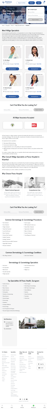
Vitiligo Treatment (6, 227)
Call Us (44, 407)
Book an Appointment (5, 356)
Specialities (13, 352)
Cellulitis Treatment (6, 237)
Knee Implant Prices (23, 364)
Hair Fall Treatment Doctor (30, 265)
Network (3, 369)
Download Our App (40, 352)
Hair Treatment (6, 222)
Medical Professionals (23, 372)
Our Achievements (31, 358)
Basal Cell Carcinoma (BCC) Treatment (10, 241)
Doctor (12, 25)
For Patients (4, 352)
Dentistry (26, 292)
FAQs (29, 364)
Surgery (3, 380)
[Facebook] (20, 399)
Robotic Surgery (4, 365)
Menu (2, 407)
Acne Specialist (6, 267)
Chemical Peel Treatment (7, 235)
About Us (29, 356)
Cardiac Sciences (6, 283)
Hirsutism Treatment (7, 245)
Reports (31, 3)
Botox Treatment (6, 233)
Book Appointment (12, 69)
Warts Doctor (5, 269)
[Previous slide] (2, 188)
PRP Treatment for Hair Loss (30, 225)
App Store (41, 367)
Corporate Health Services (22, 370)
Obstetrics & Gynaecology (8, 294)
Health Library (22, 356)
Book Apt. (22, 407)
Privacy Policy (30, 363)
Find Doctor (4, 354)
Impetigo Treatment (6, 239)
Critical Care (27, 298)
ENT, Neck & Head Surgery (30, 288)
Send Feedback (4, 374)
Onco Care (5, 286)
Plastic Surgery (27, 283)
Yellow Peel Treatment (7, 229)
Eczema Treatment (28, 233)
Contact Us (4, 372)
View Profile (16, 64)
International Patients (5, 367)
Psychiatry (27, 296)
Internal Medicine (28, 290)
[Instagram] (24, 399)
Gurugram (8, 25)
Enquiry (29, 368)
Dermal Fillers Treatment (29, 227)
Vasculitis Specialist (6, 271)
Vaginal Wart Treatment (7, 243)
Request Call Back (35, 19)
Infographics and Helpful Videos (23, 360)
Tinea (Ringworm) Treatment (30, 235)
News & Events (22, 358)
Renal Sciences (6, 296)
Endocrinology (5, 306)
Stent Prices (21, 362)
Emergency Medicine (7, 304)
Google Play (42, 364)
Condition (3, 379)
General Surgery (6, 298)
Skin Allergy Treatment (7, 255)
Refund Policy (30, 361)
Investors (29, 359)
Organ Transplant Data (23, 367)
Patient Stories (4, 370)
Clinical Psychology (28, 294)
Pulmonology (5, 300)
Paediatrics (5, 302)
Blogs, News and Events (23, 352)
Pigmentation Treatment (29, 229)
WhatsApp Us (33, 407)
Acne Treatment (6, 225)
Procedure (3, 375)
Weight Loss (27, 269)
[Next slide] (44, 188)
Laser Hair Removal (6, 231)
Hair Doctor (5, 265)
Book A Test (4, 361)
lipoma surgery (27, 222)
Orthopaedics (5, 292)
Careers (29, 366)
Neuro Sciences (6, 288)
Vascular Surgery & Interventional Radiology (11, 310)
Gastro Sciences (6, 290)
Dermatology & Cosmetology (30, 286)
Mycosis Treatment (28, 231)
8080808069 (8, 329)
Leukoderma (27, 267)
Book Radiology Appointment (4, 359)
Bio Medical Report (22, 366)
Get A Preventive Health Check (5, 363)
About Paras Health (31, 352)
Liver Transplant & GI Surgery (8, 308)
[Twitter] (22, 399)
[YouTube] (27, 399)
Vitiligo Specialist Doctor (19, 25)
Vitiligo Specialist (6, 273)
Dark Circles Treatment (29, 255)
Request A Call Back (21, 3)
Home (3, 25)
